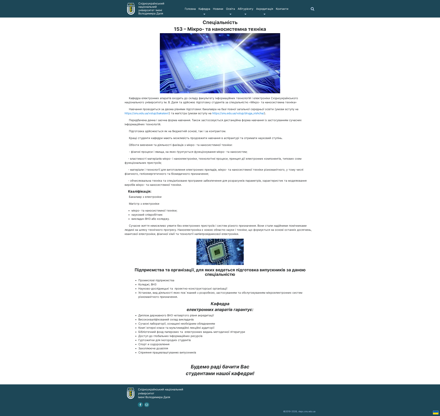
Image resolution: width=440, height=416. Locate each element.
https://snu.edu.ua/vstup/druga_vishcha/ (238, 113)
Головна (190, 8)
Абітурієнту (245, 8)
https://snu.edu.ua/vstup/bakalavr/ (147, 113)
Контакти (282, 8)
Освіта (230, 8)
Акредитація (264, 8)
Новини (218, 8)
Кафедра (204, 8)
